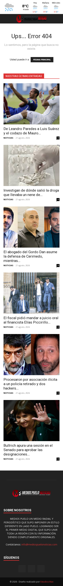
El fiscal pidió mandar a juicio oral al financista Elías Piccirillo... (31, 320)
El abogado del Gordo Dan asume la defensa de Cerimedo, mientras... (30, 256)
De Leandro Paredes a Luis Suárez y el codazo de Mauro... (31, 131)
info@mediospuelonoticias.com (39, 544)
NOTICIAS (8, 137)
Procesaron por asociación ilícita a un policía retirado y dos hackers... (30, 383)
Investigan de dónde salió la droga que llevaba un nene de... (31, 192)
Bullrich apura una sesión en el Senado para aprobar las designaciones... (28, 449)
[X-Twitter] (40, 568)
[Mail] (31, 568)
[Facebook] (22, 568)
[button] (6, 18)
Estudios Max (46, 581)
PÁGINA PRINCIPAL (42, 59)
